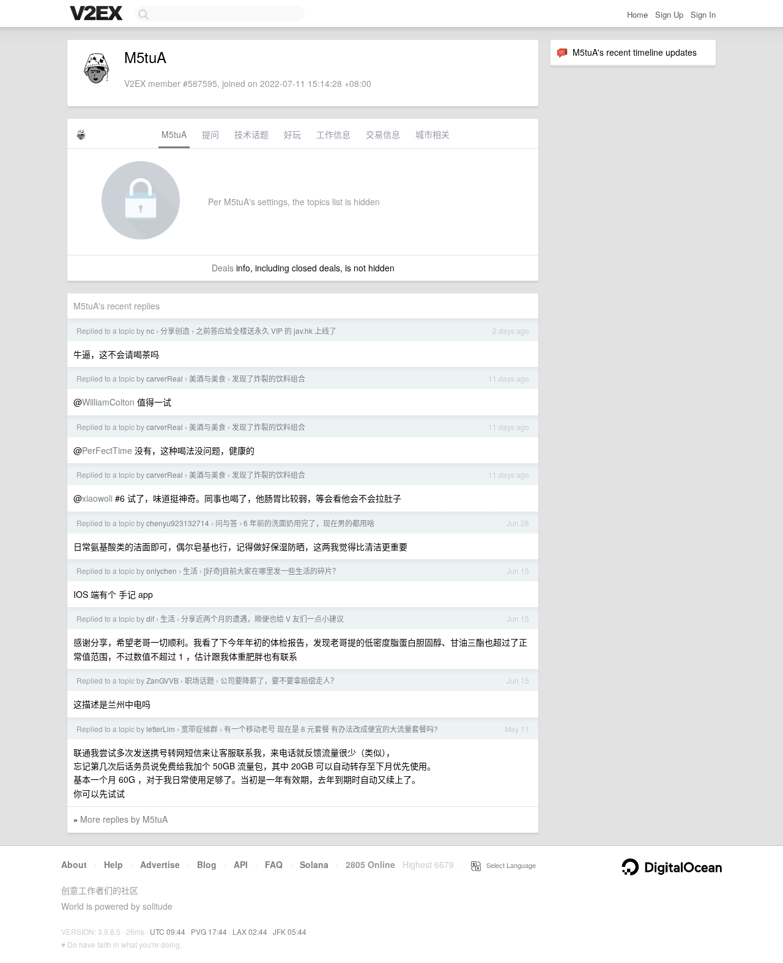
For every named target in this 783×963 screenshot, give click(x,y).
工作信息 (333, 134)
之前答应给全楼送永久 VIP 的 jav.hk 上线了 (266, 330)
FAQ (274, 864)
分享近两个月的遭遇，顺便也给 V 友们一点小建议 (262, 618)
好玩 (292, 134)
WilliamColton (108, 402)
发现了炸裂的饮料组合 (268, 378)
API (241, 864)
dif (150, 618)
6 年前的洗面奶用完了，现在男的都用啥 (308, 523)
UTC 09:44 (167, 931)
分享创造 (175, 330)
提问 (210, 134)
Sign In (703, 14)
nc (150, 330)
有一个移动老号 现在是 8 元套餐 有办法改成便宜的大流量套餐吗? (331, 728)
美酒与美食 (207, 378)
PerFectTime (107, 450)
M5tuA (174, 134)
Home (637, 14)
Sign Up (669, 14)
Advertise (160, 864)
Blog (207, 864)
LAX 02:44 (249, 931)
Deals (223, 268)
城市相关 (432, 134)
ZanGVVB (162, 680)
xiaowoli (97, 498)
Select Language (508, 865)
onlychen (161, 570)
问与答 (226, 523)
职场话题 (199, 680)
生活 (190, 570)
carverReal (164, 378)
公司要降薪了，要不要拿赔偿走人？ (279, 680)
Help (113, 864)
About (74, 864)
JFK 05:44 (289, 931)
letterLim (160, 728)
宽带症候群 (199, 728)
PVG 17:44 (209, 931)
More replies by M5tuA (124, 819)
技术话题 (251, 134)
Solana (314, 864)
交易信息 (383, 134)
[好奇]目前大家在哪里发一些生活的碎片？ (272, 570)
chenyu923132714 (177, 523)
